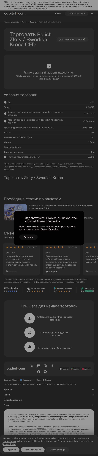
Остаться (28, 237)
